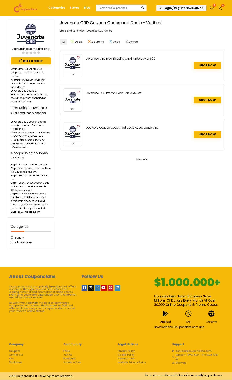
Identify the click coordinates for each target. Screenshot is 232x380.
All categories (23, 242)
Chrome (211, 322)
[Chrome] (211, 313)
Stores (74, 7)
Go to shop (32, 61)
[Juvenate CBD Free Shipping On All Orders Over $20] (73, 63)
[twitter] (91, 288)
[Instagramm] (97, 288)
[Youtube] (104, 288)
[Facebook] (84, 288)
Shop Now (207, 65)
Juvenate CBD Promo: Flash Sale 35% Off (113, 93)
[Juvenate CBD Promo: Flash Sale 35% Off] (73, 98)
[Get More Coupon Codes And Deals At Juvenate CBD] (73, 132)
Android (165, 322)
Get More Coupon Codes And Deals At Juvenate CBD (122, 127)
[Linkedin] (117, 288)
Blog (87, 7)
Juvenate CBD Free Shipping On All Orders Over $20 (120, 58)
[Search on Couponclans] (142, 8)
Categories (56, 7)
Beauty (19, 237)
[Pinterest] (110, 288)
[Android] (165, 313)
